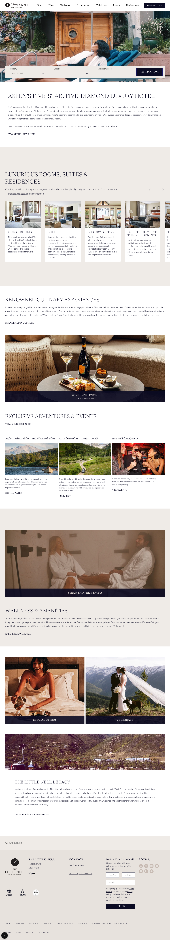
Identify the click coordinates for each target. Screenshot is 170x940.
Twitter (146, 866)
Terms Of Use (47, 923)
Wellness (65, 5)
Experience (83, 5)
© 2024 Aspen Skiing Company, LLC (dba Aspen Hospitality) (110, 923)
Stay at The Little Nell (22, 134)
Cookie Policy (82, 923)
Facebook (141, 866)
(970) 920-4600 (76, 865)
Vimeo (141, 871)
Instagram (152, 866)
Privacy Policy (33, 923)
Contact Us (29, 932)
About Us (8, 932)
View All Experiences (18, 424)
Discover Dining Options (19, 322)
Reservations (149, 71)
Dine (51, 5)
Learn (116, 5)
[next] (161, 190)
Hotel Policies (20, 923)
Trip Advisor (152, 871)
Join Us (121, 906)
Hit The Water (13, 493)
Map (31, 873)
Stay (39, 5)
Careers (18, 932)
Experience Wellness (18, 634)
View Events (119, 489)
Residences (132, 5)
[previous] (151, 190)
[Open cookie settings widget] (4, 935)
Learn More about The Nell (30, 814)
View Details (83, 398)
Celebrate (101, 5)
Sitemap (7, 923)
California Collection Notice (65, 923)
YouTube (157, 866)
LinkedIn (146, 871)
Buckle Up (65, 496)
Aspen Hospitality (44, 932)
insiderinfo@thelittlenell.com (80, 873)
